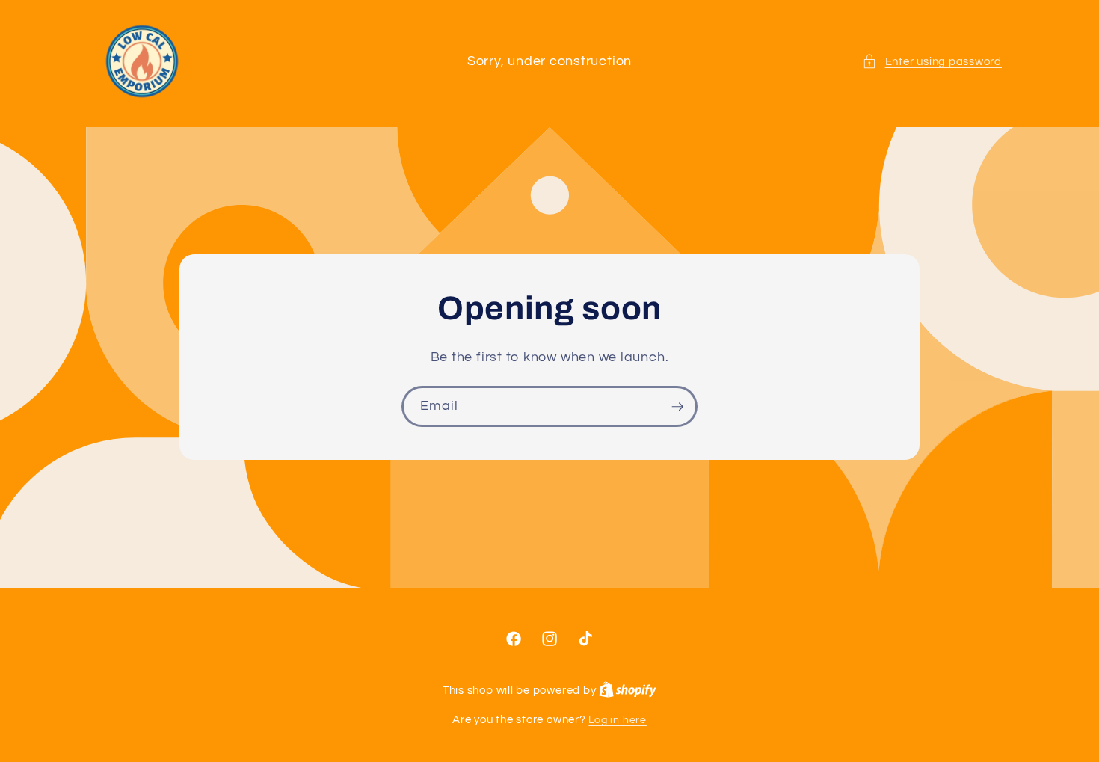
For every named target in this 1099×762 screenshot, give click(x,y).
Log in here (617, 719)
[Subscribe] (677, 407)
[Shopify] (627, 690)
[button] (932, 62)
